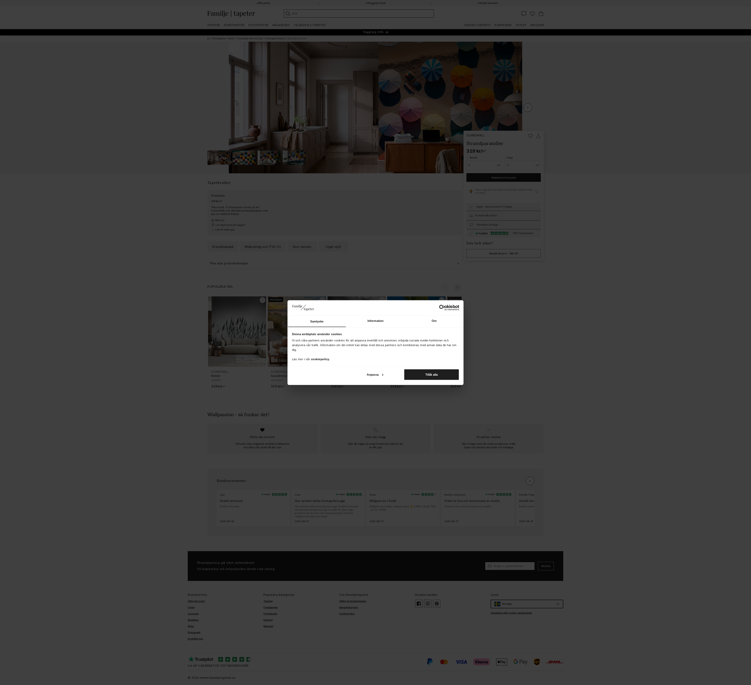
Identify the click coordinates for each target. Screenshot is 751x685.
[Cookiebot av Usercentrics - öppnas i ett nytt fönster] (442, 308)
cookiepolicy (320, 359)
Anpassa (373, 374)
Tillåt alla (431, 374)
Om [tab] (434, 320)
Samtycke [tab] (317, 321)
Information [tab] (375, 320)
